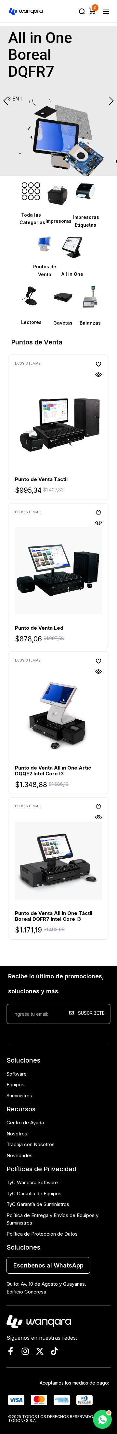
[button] (98, 364)
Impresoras (59, 221)
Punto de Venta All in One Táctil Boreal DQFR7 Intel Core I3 (53, 916)
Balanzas (90, 323)
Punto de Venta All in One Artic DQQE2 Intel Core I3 (53, 771)
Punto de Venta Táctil (41, 479)
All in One (72, 274)
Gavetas (62, 323)
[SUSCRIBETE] (88, 1035)
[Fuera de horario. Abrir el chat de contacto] (102, 1419)
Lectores (31, 322)
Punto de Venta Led (39, 628)
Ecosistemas (28, 363)
